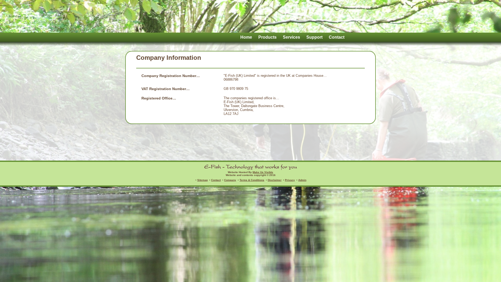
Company (230, 180)
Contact (336, 37)
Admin (302, 180)
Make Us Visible (263, 172)
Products (267, 37)
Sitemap (202, 180)
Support (314, 37)
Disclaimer (275, 180)
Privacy (290, 180)
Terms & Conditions (252, 180)
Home (246, 37)
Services (291, 37)
